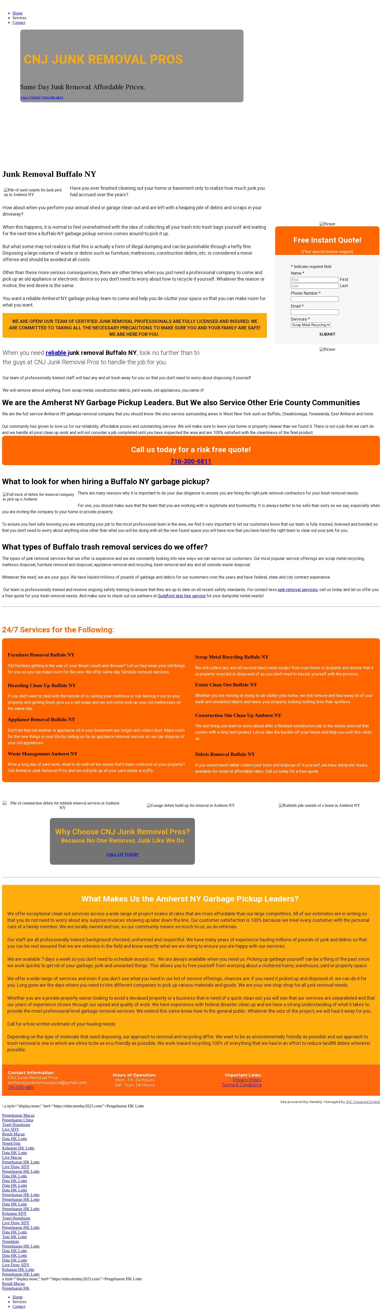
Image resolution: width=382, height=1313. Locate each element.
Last (344, 285)
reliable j (57, 352)
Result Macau (13, 1134)
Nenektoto (10, 1241)
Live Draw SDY (16, 1167)
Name (297, 273)
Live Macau (12, 1157)
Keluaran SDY (14, 1213)
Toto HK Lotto (14, 1237)
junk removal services (298, 589)
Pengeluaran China (17, 1120)
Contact (18, 22)
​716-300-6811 (191, 461)
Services (300, 319)
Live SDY (10, 1129)
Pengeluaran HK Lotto (20, 1162)
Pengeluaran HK (16, 1288)
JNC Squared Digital (363, 1102)
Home (17, 13)
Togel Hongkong (16, 1124)
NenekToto (11, 1143)
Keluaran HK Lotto (18, 1148)
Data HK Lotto (14, 1138)
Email (297, 306)
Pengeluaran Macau (18, 1115)
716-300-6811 (21, 1087)
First (344, 279)
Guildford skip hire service (182, 595)
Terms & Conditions (241, 1084)
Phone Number (306, 293)
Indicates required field (311, 266)
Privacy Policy (247, 1080)
